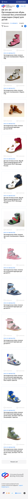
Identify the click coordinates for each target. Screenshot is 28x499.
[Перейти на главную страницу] (8, 6)
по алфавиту (14, 23)
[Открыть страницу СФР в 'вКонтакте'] (18, 493)
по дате (21, 23)
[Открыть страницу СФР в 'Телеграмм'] (12, 493)
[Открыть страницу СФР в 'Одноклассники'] (8, 493)
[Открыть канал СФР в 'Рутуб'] (3, 493)
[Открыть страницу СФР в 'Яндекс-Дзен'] (24, 493)
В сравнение (21, 50)
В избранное (8, 50)
